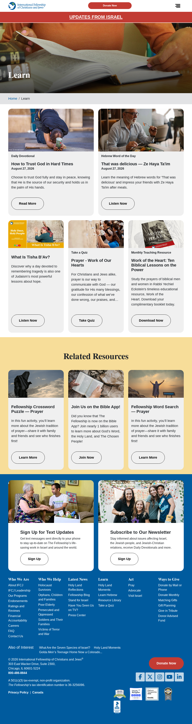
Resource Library (109, 600)
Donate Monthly (168, 595)
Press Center (77, 615)
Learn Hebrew (107, 595)
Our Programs (17, 595)
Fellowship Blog (79, 595)
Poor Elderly (46, 604)
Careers (13, 625)
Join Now (86, 457)
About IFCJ (15, 585)
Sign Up (34, 559)
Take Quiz (87, 320)
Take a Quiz (106, 605)
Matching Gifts (167, 600)
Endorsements (18, 601)
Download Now (151, 320)
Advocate (134, 590)
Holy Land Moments (107, 647)
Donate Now (110, 5)
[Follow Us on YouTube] (169, 676)
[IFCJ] (27, 6)
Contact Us (15, 636)
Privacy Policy (18, 692)
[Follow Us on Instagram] (159, 676)
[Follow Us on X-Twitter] (150, 676)
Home (12, 98)
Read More (27, 203)
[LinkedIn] (179, 676)
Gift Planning (167, 605)
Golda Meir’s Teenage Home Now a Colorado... (70, 652)
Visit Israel (135, 595)
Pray (131, 585)
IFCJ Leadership (19, 590)
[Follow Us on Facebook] (140, 676)
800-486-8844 (17, 673)
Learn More (28, 457)
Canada (37, 692)
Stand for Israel (78, 600)
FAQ (11, 631)
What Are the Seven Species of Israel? (64, 647)
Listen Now (118, 203)
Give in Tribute (168, 610)
